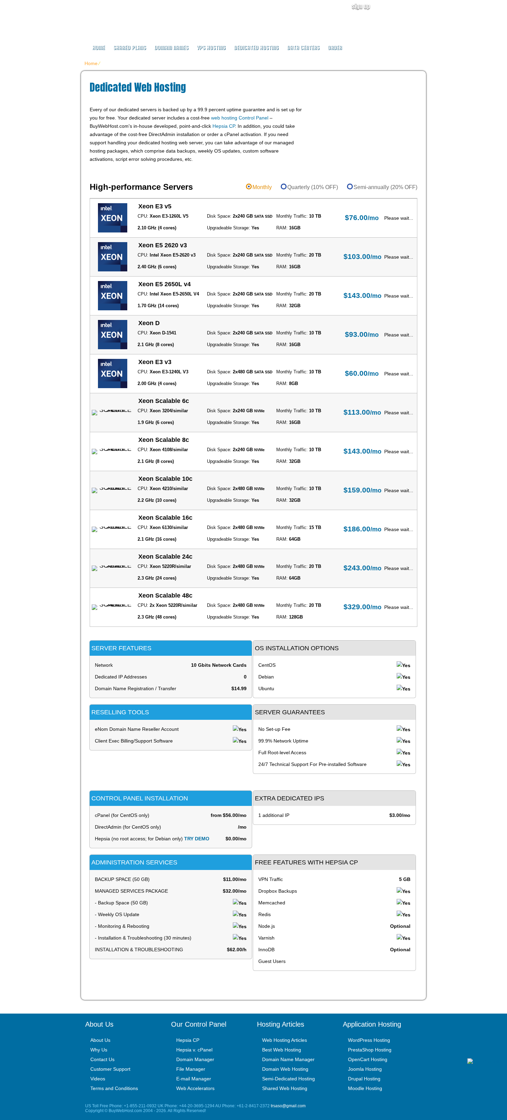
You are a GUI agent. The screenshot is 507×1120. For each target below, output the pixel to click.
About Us (100, 1040)
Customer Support (110, 1069)
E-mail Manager (193, 1078)
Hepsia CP (223, 126)
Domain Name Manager (288, 1059)
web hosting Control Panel (239, 118)
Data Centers (303, 47)
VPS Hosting (211, 47)
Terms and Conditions (114, 1088)
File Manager (190, 1069)
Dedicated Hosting (256, 47)
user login (406, 6)
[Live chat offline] (487, 1061)
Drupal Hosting (364, 1078)
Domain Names (171, 47)
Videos (97, 1078)
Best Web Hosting (281, 1049)
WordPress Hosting (369, 1040)
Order (335, 47)
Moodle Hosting (365, 1088)
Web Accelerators (195, 1088)
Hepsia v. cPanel (194, 1049)
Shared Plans (129, 47)
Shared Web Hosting (284, 1088)
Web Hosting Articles (284, 1040)
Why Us (98, 1049)
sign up (361, 6)
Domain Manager (195, 1059)
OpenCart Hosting (367, 1059)
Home (98, 47)
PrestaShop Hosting (369, 1049)
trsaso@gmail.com (288, 1105)
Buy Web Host (126, 16)
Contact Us (102, 1059)
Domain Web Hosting (285, 1069)
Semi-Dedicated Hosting (288, 1078)
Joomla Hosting (365, 1069)
